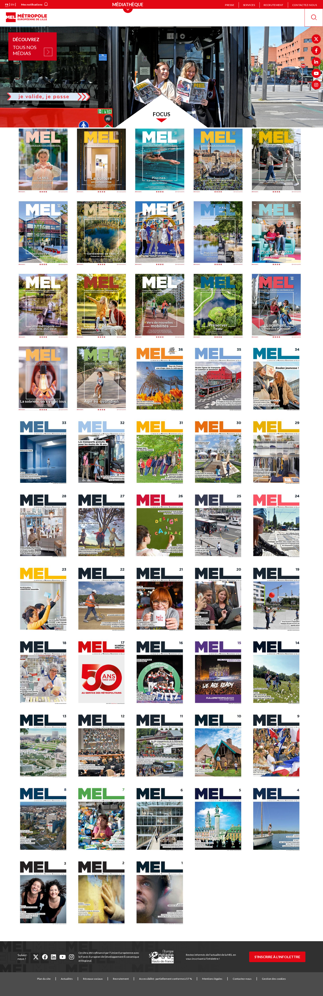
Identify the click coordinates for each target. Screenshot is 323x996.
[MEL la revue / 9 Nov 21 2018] (278, 746)
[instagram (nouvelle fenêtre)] (71, 957)
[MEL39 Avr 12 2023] (278, 307)
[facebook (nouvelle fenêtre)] (45, 957)
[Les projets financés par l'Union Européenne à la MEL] (161, 956)
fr (6, 4)
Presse (229, 5)
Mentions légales (212, 978)
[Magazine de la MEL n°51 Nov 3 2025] (161, 161)
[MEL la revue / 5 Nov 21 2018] (219, 820)
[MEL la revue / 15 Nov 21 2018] (219, 673)
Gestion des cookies (274, 978)
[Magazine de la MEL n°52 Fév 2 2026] (103, 161)
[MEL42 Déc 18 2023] (103, 307)
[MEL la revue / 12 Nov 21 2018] (103, 746)
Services (249, 5)
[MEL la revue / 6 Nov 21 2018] (161, 820)
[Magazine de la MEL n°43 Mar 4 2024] (45, 307)
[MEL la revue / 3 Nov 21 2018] (45, 893)
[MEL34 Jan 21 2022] (278, 379)
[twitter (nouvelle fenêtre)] (36, 957)
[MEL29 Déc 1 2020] (278, 453)
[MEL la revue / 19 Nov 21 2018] (278, 599)
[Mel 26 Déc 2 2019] (161, 526)
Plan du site (44, 978)
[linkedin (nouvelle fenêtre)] (53, 957)
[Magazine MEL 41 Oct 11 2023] (161, 307)
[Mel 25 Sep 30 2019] (219, 526)
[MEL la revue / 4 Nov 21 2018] (278, 820)
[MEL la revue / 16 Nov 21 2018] (161, 673)
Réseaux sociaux (93, 978)
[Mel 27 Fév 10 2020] (103, 526)
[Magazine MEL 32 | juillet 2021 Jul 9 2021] (103, 453)
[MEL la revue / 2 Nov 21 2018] (103, 893)
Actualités (67, 978)
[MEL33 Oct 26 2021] (45, 453)
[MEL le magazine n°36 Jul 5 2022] (161, 379)
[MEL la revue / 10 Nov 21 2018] (219, 746)
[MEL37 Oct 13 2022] (103, 379)
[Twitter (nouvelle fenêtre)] (316, 39)
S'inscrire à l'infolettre (277, 957)
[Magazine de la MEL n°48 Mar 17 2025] (45, 234)
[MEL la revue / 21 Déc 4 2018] (161, 599)
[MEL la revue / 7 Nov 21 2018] (103, 820)
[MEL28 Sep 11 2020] (45, 526)
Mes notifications (31, 4)
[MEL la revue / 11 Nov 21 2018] (161, 746)
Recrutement (273, 5)
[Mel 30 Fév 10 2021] (219, 453)
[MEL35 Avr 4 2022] (219, 379)
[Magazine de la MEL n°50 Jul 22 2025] (219, 161)
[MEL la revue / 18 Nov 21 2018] (45, 673)
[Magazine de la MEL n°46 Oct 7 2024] (219, 234)
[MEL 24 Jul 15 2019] (278, 526)
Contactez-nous (304, 5)
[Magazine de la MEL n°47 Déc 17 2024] (103, 234)
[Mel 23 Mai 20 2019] (45, 599)
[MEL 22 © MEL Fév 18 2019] (103, 599)
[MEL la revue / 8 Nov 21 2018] (45, 820)
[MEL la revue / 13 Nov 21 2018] (45, 746)
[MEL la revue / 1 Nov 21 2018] (161, 893)
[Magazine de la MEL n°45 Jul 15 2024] (161, 234)
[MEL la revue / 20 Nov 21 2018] (219, 599)
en (12, 4)
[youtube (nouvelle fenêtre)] (62, 957)
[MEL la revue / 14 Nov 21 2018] (278, 673)
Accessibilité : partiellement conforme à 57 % (165, 978)
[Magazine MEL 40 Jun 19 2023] (219, 307)
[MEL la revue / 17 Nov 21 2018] (103, 673)
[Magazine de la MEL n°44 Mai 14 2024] (278, 234)
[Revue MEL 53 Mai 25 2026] (45, 161)
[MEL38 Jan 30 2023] (45, 379)
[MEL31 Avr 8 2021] (161, 453)
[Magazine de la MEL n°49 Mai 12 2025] (278, 161)
